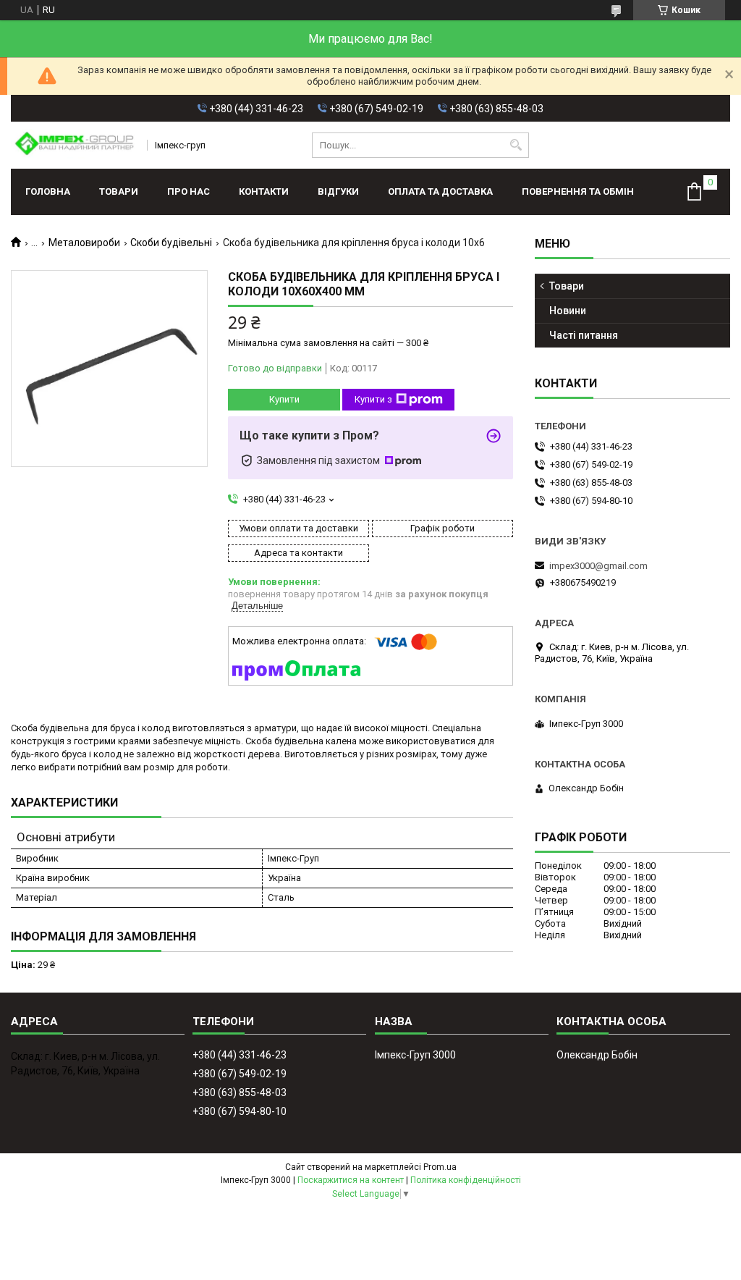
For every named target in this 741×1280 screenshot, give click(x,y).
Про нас (188, 191)
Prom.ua (440, 1167)
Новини (567, 310)
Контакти (264, 191)
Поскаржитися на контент (350, 1180)
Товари (118, 191)
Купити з (373, 399)
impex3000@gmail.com (598, 565)
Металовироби (84, 242)
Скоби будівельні (171, 242)
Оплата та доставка (440, 191)
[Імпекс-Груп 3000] (74, 145)
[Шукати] (516, 145)
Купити (284, 399)
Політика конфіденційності (465, 1180)
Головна (47, 191)
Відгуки (338, 191)
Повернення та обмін (578, 191)
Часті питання (583, 335)
